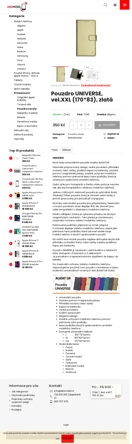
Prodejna (16, 409)
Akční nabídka (22, 88)
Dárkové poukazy (23, 134)
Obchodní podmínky (23, 395)
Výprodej (19, 138)
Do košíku (109, 124)
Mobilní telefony (23, 21)
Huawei (21, 34)
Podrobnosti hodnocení (96, 85)
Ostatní (21, 68)
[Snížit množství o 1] (73, 125)
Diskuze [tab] (66, 149)
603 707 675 (61, 401)
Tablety (18, 80)
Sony (20, 60)
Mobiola (21, 38)
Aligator (21, 25)
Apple (20, 30)
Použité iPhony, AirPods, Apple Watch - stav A (27, 74)
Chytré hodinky (22, 84)
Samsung (22, 55)
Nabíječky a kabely (27, 113)
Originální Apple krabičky (26, 99)
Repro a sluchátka (27, 126)
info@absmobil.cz (64, 391)
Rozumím (67, 438)
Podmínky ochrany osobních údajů (22, 400)
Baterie (21, 117)
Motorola (22, 43)
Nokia (20, 47)
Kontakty (17, 405)
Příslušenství (22, 93)
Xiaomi (21, 64)
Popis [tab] (55, 149)
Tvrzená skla (24, 104)
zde (57, 438)
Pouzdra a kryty (27, 108)
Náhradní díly (21, 130)
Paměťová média (27, 121)
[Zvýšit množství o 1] (89, 125)
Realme (21, 51)
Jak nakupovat (20, 391)
